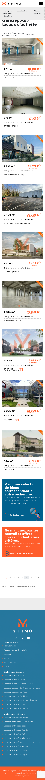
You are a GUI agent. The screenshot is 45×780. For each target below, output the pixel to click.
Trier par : (30, 34)
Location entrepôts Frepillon (16, 754)
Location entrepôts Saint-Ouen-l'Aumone (22, 742)
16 (31, 577)
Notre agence (10, 662)
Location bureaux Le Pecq (15, 692)
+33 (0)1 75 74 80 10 (30, 773)
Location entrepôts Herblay (16, 746)
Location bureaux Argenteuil (16, 708)
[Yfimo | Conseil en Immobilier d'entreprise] (11, 3)
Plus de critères (37, 12)
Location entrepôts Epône (15, 734)
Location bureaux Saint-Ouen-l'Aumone (21, 700)
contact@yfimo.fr (22, 776)
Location (7, 654)
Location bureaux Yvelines (15, 675)
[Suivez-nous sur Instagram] (16, 637)
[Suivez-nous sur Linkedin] (22, 637)
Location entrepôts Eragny (15, 750)
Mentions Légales (9, 771)
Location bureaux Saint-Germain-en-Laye (22, 688)
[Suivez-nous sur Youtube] (28, 637)
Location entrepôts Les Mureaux (18, 722)
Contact (7, 666)
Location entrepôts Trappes (16, 726)
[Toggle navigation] (41, 3)
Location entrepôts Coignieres (17, 730)
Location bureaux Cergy (14, 704)
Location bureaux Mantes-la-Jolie (18, 684)
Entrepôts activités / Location (7, 13)
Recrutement (9, 646)
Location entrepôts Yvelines (16, 717)
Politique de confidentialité (15, 650)
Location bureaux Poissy (14, 680)
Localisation (22, 11)
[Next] (36, 577)
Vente (6, 658)
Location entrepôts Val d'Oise (17, 738)
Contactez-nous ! (17, 515)
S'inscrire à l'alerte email (21, 553)
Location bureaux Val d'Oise (16, 696)
